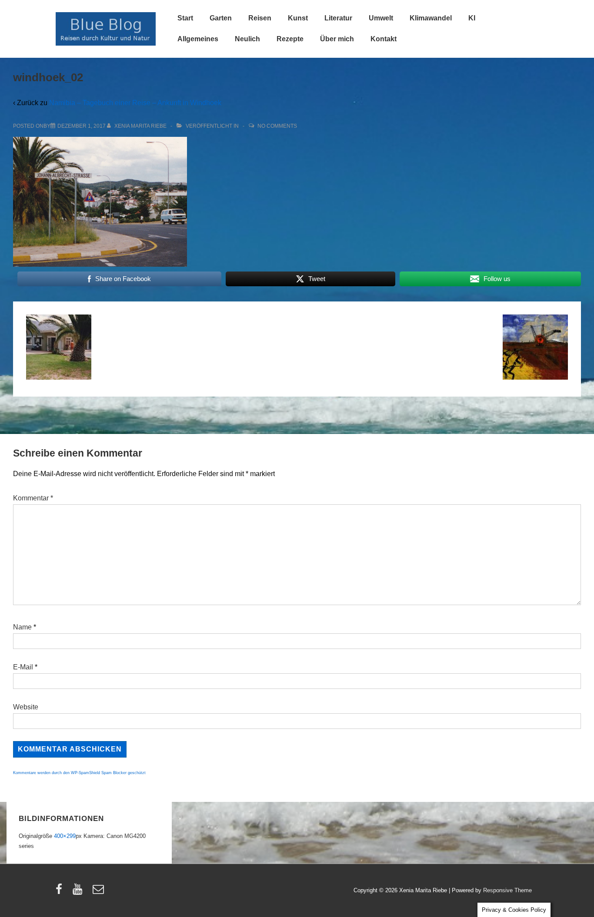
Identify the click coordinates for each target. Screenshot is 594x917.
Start (185, 18)
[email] (99, 892)
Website (25, 707)
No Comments (277, 126)
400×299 (65, 836)
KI (471, 18)
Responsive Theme (507, 890)
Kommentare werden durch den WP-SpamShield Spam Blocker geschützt (79, 773)
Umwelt (381, 18)
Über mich (337, 39)
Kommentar (33, 498)
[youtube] (79, 892)
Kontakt (383, 39)
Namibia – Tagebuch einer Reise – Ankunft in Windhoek (135, 102)
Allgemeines (197, 39)
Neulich (247, 39)
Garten (221, 18)
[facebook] (61, 892)
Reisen (259, 18)
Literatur (338, 18)
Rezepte (290, 39)
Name (22, 627)
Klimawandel (431, 18)
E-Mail (23, 667)
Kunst (298, 18)
